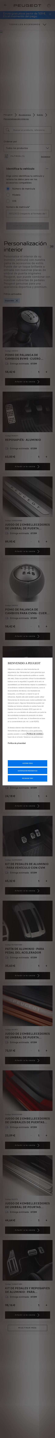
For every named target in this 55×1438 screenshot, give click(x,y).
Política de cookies (34, 733)
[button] (27, 771)
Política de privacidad (17, 743)
